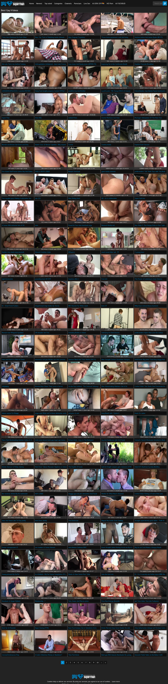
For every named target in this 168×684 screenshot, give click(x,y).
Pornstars (77, 3)
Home (31, 3)
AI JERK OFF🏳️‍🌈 (98, 3)
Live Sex (87, 3)
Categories (58, 3)
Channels (68, 3)
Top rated (48, 3)
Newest (39, 3)
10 (98, 662)
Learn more (116, 681)
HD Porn (110, 3)
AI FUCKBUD (120, 3)
